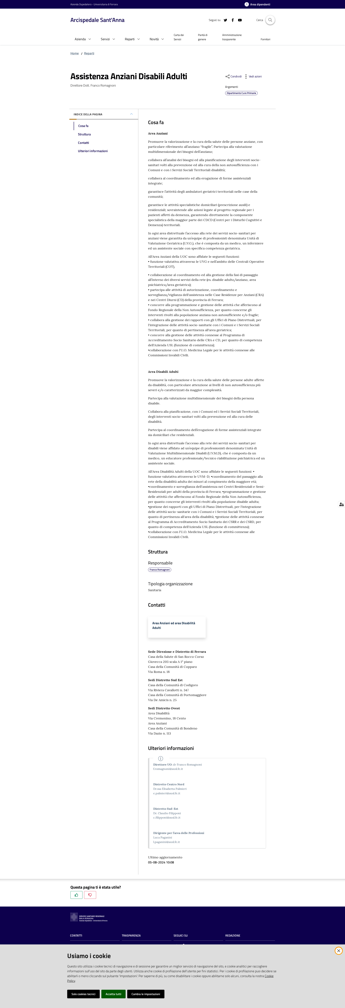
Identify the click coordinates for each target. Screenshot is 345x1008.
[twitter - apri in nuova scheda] (224, 20)
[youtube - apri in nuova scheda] (238, 20)
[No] (90, 895)
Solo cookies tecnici (83, 994)
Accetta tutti (113, 994)
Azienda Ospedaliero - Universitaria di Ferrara (94, 4)
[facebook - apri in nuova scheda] (231, 20)
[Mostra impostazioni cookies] (341, 504)
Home (74, 53)
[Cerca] (270, 20)
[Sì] (76, 895)
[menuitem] (181, 37)
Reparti (89, 53)
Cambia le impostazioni (146, 994)
